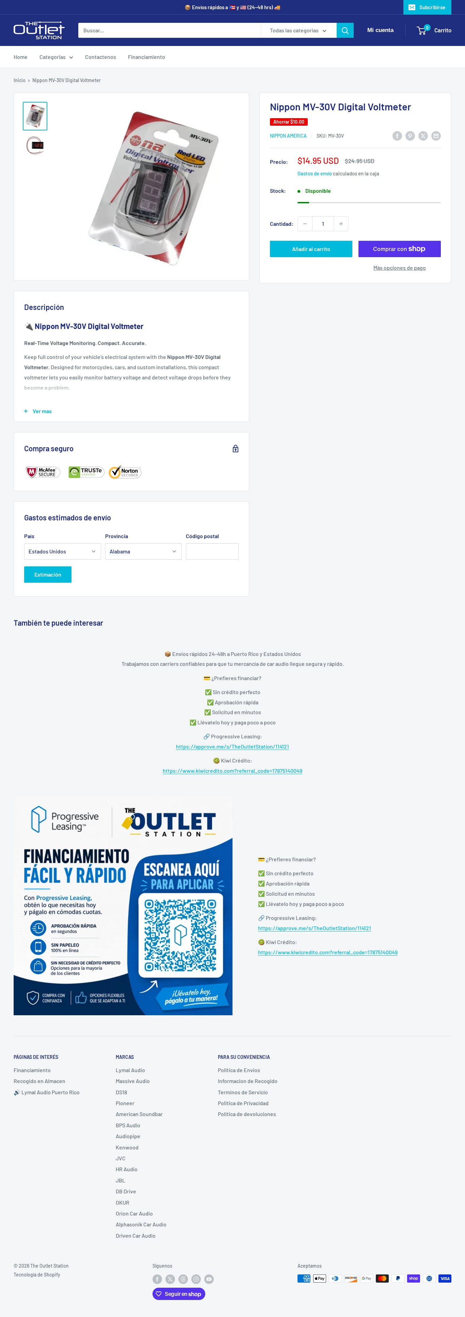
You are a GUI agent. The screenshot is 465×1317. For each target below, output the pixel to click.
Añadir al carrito (311, 249)
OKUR (122, 1202)
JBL (120, 1180)
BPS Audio (128, 1125)
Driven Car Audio (136, 1235)
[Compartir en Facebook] (397, 135)
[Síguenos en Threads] (183, 1279)
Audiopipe (128, 1136)
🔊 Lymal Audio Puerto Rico (47, 1092)
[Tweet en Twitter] (423, 135)
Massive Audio (133, 1081)
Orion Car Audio (134, 1213)
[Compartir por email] (436, 135)
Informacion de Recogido (247, 1081)
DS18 (121, 1092)
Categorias (52, 56)
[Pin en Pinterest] (410, 135)
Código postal (202, 536)
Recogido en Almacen (39, 1081)
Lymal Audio (130, 1070)
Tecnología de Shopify (37, 1274)
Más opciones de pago (399, 267)
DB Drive (126, 1191)
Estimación (47, 574)
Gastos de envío (315, 174)
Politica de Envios (239, 1070)
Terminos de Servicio (243, 1092)
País (29, 536)
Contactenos (100, 56)
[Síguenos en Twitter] (170, 1279)
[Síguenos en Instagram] (196, 1279)
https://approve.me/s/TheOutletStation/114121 (232, 746)
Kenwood (127, 1147)
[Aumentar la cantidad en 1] (341, 224)
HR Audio (127, 1169)
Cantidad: (281, 223)
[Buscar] (345, 30)
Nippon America (288, 136)
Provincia (116, 536)
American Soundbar (139, 1114)
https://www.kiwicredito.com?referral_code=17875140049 (232, 770)
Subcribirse (432, 7)
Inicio (20, 80)
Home (21, 56)
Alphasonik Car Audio (141, 1224)
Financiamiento (146, 56)
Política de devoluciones (247, 1114)
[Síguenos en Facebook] (157, 1279)
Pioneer (125, 1103)
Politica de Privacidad (243, 1103)
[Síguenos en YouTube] (209, 1279)
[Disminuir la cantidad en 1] (305, 224)
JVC (121, 1158)
